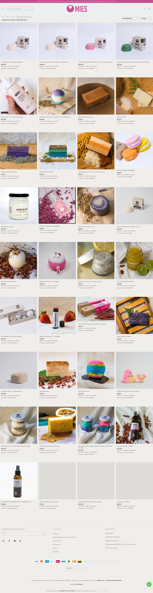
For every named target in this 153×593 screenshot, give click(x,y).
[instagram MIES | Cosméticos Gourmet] (4, 541)
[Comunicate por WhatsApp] (149, 584)
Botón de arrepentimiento (114, 580)
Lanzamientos (57, 541)
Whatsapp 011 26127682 (112, 537)
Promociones (56, 544)
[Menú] (4, 9)
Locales (55, 548)
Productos (56, 533)
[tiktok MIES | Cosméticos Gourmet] (20, 541)
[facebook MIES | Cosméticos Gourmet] (9, 541)
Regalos (13, 17)
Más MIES (55, 552)
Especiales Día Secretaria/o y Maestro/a (64, 537)
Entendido (102, 590)
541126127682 (109, 533)
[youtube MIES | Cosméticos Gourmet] (15, 541)
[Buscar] (31, 8)
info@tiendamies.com (112, 540)
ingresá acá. (100, 580)
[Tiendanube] (76, 584)
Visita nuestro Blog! (111, 548)
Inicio (3, 17)
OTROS (7, 17)
